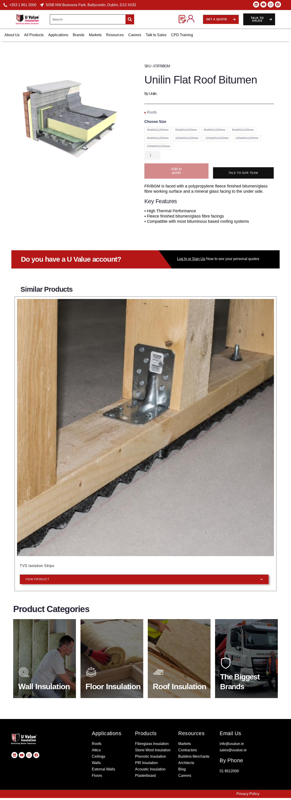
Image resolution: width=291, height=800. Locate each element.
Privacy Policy (247, 794)
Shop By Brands (242, 685)
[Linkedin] (256, 4)
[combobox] (88, 19)
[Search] (129, 19)
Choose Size (155, 122)
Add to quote (176, 171)
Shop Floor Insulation (112, 684)
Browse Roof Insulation (179, 684)
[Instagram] (271, 4)
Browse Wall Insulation (45, 684)
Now (195, 259)
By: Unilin (150, 94)
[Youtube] (263, 4)
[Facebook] (278, 4)
